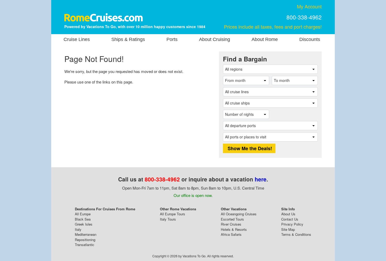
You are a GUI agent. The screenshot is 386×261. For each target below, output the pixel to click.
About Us (288, 213)
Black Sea (83, 219)
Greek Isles (83, 224)
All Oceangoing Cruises (239, 213)
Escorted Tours (232, 219)
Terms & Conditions (296, 234)
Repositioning (85, 239)
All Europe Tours (172, 213)
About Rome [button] (265, 39)
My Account (309, 6)
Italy (78, 229)
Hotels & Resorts (234, 229)
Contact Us (289, 219)
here (261, 179)
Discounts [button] (309, 39)
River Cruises (231, 224)
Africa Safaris (231, 234)
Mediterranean (85, 234)
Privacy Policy (292, 224)
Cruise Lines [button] (77, 39)
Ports (172, 39)
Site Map (288, 229)
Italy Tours (168, 219)
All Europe (83, 213)
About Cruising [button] (214, 39)
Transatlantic (84, 244)
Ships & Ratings (128, 39)
